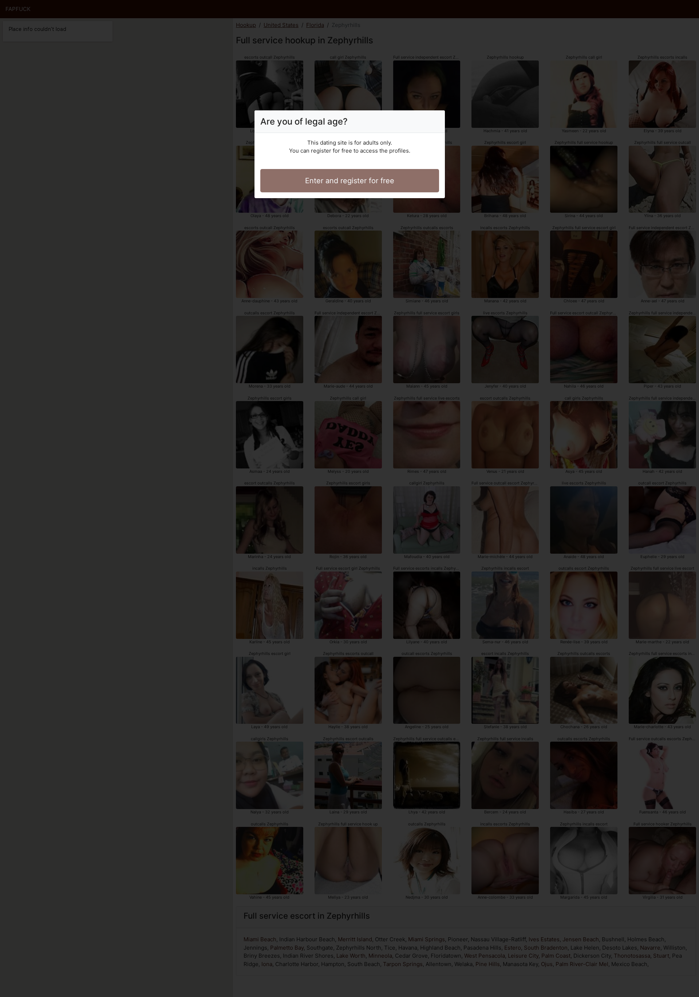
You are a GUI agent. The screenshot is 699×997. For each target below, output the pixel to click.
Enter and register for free (349, 180)
